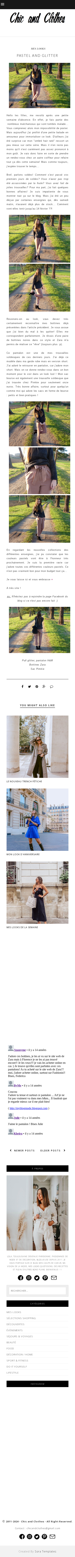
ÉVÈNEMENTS (15, 1330)
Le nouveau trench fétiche (24, 781)
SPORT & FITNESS (17, 1360)
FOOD (10, 1348)
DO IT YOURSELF (17, 1366)
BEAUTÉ (11, 1342)
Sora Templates (46, 1551)
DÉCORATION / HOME (20, 1354)
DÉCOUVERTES (16, 1324)
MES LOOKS (38, 48)
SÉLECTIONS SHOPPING (21, 1318)
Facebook (58, 596)
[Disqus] (37, 995)
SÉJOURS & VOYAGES (20, 1336)
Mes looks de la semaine (22, 927)
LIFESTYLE (13, 1372)
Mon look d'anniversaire (23, 854)
